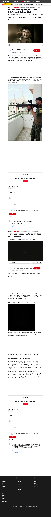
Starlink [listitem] (10, 411)
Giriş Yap (19, 213)
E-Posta (27, 206)
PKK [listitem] (13, 188)
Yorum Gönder (12, 213)
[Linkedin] (27, 478)
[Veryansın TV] (6, 1)
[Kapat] (41, 48)
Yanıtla (13, 226)
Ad (10, 206)
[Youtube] (30, 478)
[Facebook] (17, 478)
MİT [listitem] (10, 188)
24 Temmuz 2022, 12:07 (21, 220)
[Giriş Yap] (13, 4)
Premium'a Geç (8, 3)
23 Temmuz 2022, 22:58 (20, 443)
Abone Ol (25, 181)
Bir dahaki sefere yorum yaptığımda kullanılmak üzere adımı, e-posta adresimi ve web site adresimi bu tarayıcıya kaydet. (25, 210)
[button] (18, 7)
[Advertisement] (25, 69)
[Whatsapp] (33, 478)
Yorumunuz (14, 197)
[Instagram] (24, 478)
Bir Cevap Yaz (13, 192)
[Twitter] (21, 478)
